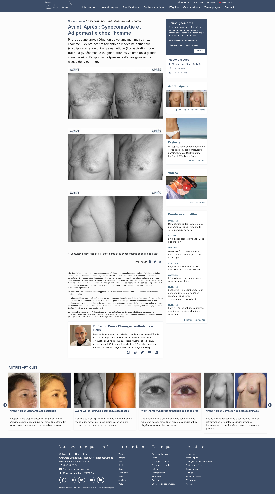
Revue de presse (193, 476)
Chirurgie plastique (160, 461)
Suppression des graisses (163, 484)
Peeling (155, 480)
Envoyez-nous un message (76, 469)
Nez (120, 461)
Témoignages (212, 7)
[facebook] (150, 262)
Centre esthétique (154, 7)
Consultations (191, 7)
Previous (5, 405)
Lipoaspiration (158, 473)
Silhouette (123, 473)
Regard (121, 458)
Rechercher (185, 2)
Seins (120, 469)
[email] (160, 262)
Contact (229, 7)
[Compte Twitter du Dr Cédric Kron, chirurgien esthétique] (142, 354)
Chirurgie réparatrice (161, 465)
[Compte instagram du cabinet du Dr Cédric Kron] (135, 354)
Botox (154, 458)
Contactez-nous (179, 73)
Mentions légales (108, 487)
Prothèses (156, 476)
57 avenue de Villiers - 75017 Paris (79, 473)
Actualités (199, 2)
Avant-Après (79, 21)
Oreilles (121, 465)
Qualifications (131, 7)
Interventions (90, 7)
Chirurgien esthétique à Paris (199, 461)
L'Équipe (174, 7)
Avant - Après (110, 7)
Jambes (122, 480)
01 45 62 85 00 (179, 68)
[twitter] (155, 262)
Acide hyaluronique (161, 454)
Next (270, 405)
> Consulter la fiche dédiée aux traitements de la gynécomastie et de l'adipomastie (113, 253)
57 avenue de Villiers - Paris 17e (186, 64)
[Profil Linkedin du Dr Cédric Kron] (156, 354)
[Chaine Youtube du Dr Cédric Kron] (149, 354)
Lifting (155, 469)
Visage (121, 454)
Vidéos (212, 2)
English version (226, 2)
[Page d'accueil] (69, 21)
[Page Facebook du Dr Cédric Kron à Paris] (128, 354)
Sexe (120, 476)
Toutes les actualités (195, 320)
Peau (120, 484)
